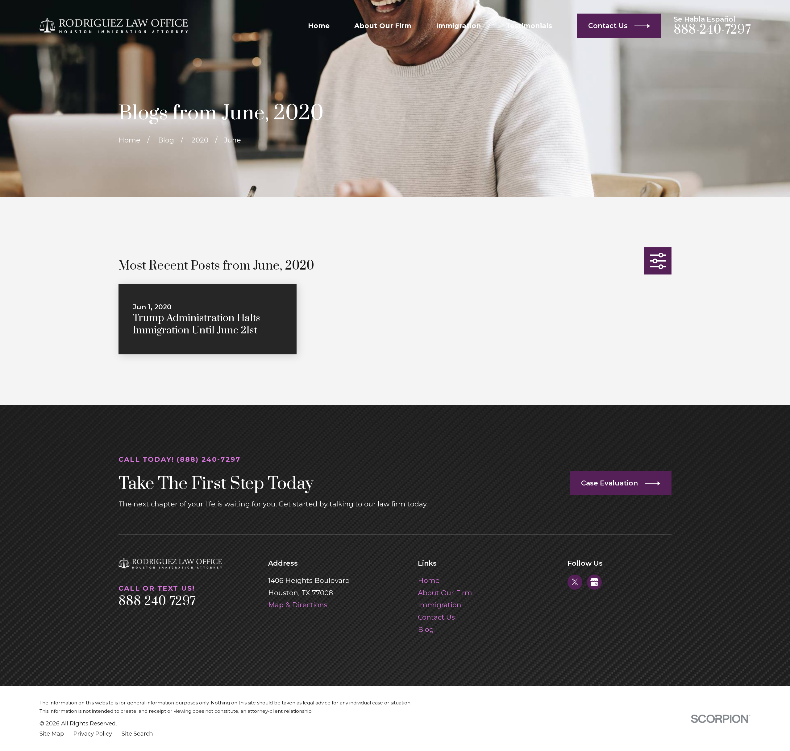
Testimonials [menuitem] (529, 26)
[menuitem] (52, 734)
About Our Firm (445, 593)
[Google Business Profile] (594, 582)
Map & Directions (297, 605)
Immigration (439, 605)
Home (429, 580)
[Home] (114, 25)
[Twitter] (575, 582)
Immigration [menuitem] (458, 26)
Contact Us (436, 617)
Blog (426, 629)
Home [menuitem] (319, 26)
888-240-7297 (712, 30)
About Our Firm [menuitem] (382, 26)
